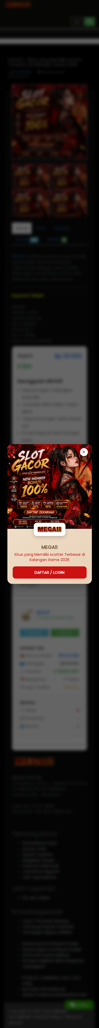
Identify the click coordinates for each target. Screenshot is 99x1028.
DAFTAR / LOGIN (49, 572)
